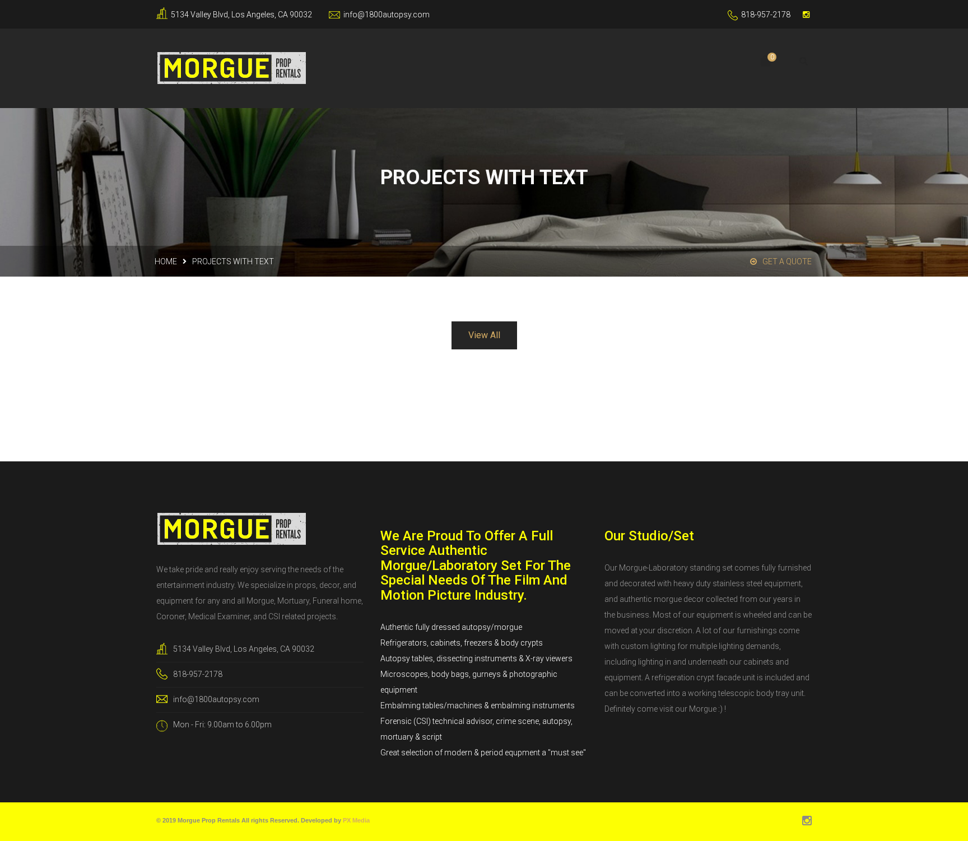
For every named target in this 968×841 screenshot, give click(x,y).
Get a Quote (787, 261)
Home (166, 261)
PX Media (356, 820)
